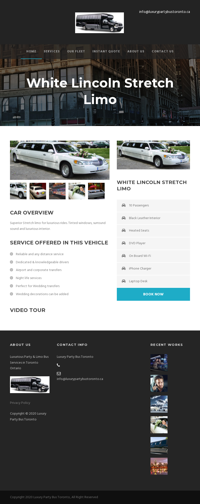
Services (52, 51)
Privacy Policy (20, 403)
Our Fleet (76, 51)
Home (31, 51)
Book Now (153, 294)
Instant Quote (106, 51)
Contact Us (163, 51)
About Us (135, 51)
